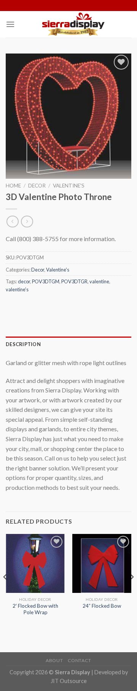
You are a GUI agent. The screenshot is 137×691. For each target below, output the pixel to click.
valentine (99, 281)
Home (13, 186)
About (54, 660)
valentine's (17, 289)
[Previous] (5, 592)
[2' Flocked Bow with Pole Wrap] (35, 563)
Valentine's (68, 186)
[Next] (131, 592)
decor (24, 281)
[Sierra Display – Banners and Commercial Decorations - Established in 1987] (73, 24)
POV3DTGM (45, 281)
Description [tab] (23, 344)
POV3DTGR (74, 281)
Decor (37, 186)
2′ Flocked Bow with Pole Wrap (35, 609)
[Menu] (10, 24)
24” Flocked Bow (102, 606)
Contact (79, 660)
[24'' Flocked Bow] (101, 563)
